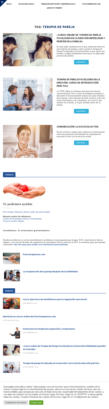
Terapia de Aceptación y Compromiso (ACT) (58, 4)
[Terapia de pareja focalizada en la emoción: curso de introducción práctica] (28, 94)
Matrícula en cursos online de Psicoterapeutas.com (29, 316)
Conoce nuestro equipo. (14, 221)
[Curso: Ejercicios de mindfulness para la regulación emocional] (11, 303)
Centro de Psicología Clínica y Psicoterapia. (22, 219)
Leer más (80, 62)
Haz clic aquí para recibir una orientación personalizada (41, 244)
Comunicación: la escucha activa (77, 126)
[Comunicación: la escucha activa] (28, 141)
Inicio (9, 4)
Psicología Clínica (26, 4)
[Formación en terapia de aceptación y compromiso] (11, 333)
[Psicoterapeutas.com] (11, 258)
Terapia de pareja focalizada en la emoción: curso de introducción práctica (78, 83)
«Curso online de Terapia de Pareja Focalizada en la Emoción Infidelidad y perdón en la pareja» (81, 38)
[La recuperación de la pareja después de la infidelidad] (11, 275)
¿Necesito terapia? (54, 8)
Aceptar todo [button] (36, 402)
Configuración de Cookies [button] (15, 402)
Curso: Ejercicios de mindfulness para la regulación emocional (55, 299)
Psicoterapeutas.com (91, 4)
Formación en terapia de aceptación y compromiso (49, 328)
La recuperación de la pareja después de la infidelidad (50, 271)
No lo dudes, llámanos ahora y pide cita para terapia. (27, 212)
